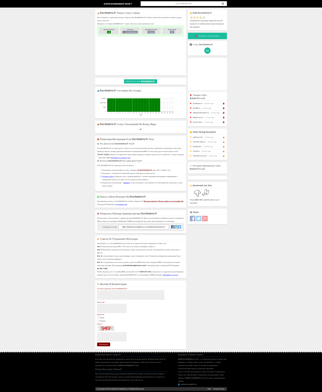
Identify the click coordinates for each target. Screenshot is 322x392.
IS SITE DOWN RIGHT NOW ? (118, 3)
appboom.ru (198, 117)
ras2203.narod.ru (200, 156)
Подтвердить (103, 344)
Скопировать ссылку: (110, 227)
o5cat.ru (196, 151)
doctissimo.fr (148, 81)
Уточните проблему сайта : (112, 288)
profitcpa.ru (197, 103)
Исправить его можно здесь (120, 157)
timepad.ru (197, 146)
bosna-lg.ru (198, 122)
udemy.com (198, 137)
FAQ (209, 389)
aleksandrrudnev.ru (201, 113)
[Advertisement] (140, 56)
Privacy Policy (218, 389)
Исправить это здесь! (170, 275)
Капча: (100, 324)
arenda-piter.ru (199, 142)
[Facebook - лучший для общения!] (172, 226)
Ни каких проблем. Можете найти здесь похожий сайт (163, 201)
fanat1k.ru (196, 108)
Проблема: (101, 314)
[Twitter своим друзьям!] (179, 226)
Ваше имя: (101, 302)
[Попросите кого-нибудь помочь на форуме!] (176, 226)
